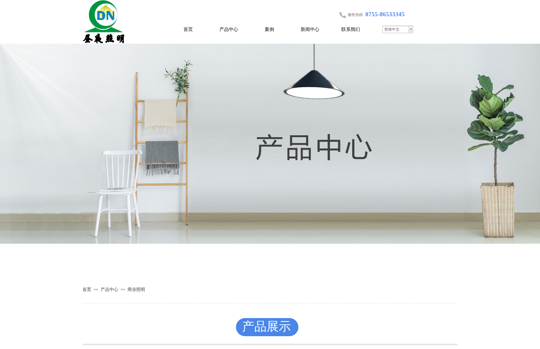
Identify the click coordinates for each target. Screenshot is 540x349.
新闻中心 (310, 29)
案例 (269, 29)
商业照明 (136, 289)
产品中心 (228, 29)
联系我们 (350, 29)
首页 (188, 29)
